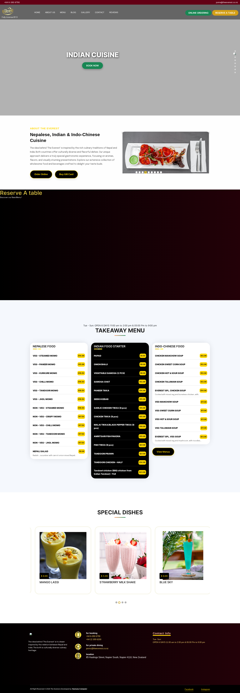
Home (37, 12)
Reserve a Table (225, 12)
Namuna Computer (79, 689)
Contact (99, 12)
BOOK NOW (92, 65)
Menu (63, 12)
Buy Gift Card (66, 174)
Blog (73, 12)
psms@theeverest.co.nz (226, 2)
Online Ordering (198, 12)
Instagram (205, 689)
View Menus (163, 451)
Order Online (41, 174)
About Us (50, 12)
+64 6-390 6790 (12, 2)
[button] (234, 50)
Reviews (113, 12)
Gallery (85, 12)
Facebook (189, 689)
